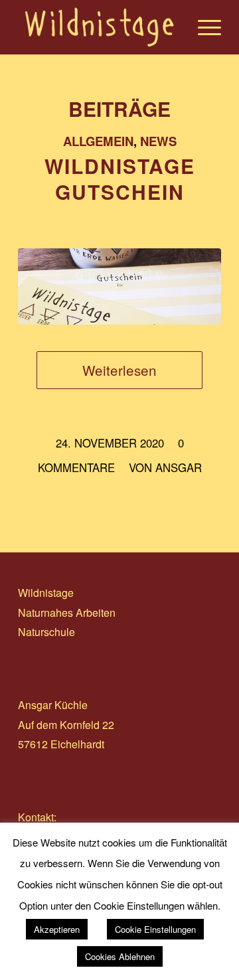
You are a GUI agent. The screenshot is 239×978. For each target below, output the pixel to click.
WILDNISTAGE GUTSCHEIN (119, 178)
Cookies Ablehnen (120, 956)
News (158, 141)
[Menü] (203, 27)
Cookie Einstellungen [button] (155, 929)
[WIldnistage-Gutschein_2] (119, 286)
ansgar (178, 467)
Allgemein (98, 141)
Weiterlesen (119, 370)
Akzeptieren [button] (57, 929)
